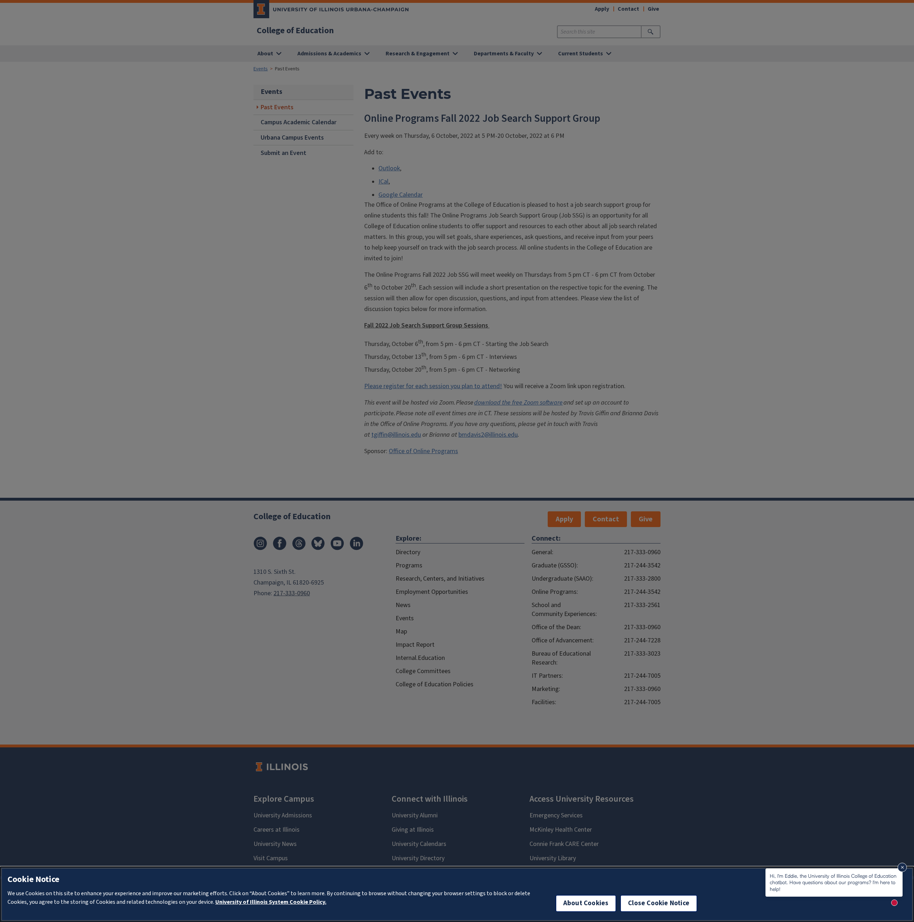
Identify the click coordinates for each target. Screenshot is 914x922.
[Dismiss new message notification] (902, 867)
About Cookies (585, 903)
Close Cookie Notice (658, 903)
